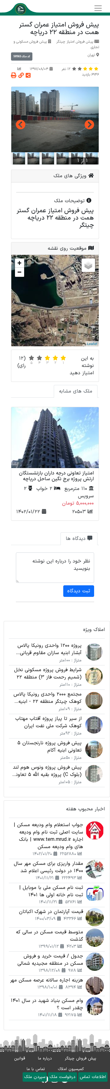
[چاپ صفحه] (13, 76)
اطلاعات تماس (93, 1077)
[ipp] (55, 119)
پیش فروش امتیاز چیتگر (74, 41)
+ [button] (19, 263)
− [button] (19, 272)
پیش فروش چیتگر (80, 1059)
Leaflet (92, 343)
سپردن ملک (34, 1077)
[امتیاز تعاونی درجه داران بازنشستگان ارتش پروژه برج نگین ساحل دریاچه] (55, 437)
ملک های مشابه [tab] (75, 391)
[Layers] (88, 265)
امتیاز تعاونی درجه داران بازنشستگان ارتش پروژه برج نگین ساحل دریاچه (56, 476)
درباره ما (45, 1059)
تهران (91, 55)
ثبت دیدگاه (78, 591)
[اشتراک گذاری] (28, 76)
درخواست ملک (62, 1077)
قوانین (19, 1059)
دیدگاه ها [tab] (76, 538)
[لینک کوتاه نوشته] (21, 76)
